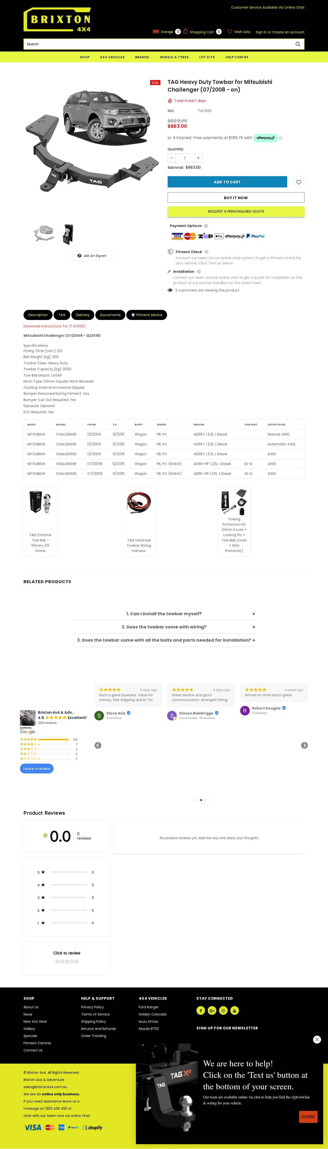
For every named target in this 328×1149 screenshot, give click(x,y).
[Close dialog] (317, 1039)
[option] (92, 148)
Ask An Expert (95, 255)
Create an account (288, 32)
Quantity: (176, 149)
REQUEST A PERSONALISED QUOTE (236, 211)
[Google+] (212, 1010)
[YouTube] (234, 1010)
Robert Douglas (266, 708)
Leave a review (37, 768)
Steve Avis (115, 713)
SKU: (171, 110)
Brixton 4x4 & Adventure (44, 1079)
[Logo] (57, 19)
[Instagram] (223, 1010)
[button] (167, 32)
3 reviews (259, 713)
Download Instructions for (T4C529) (55, 326)
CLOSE (308, 1117)
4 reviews (113, 718)
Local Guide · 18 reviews (197, 718)
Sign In (262, 32)
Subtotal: (176, 167)
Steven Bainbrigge (196, 713)
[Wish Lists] (298, 181)
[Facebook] (200, 1010)
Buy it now (236, 197)
